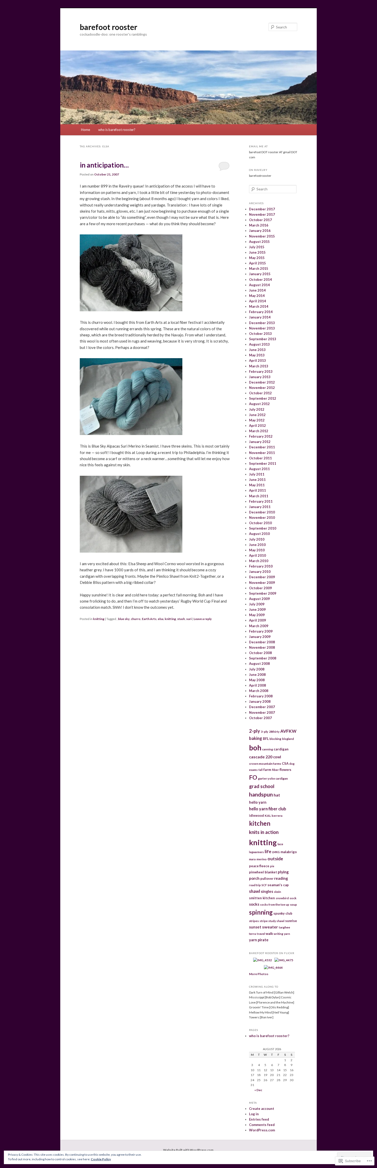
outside (275, 858)
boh (255, 747)
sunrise (291, 921)
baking (255, 738)
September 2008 (262, 658)
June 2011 (257, 480)
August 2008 (259, 663)
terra (252, 933)
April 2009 (257, 620)
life (268, 851)
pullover (266, 879)
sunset (255, 927)
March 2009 (258, 626)
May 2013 (257, 355)
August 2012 (259, 404)
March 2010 (258, 561)
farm (267, 769)
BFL (266, 739)
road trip (255, 885)
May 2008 (257, 680)
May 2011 (257, 485)
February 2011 (261, 501)
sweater (270, 926)
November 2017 (262, 214)
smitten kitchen (262, 898)
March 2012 (258, 431)
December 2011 (262, 447)
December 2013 (262, 323)
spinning (261, 912)
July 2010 (256, 539)
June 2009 (257, 609)
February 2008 (261, 696)
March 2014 (258, 306)
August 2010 (259, 534)
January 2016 (260, 231)
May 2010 (257, 550)
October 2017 (260, 220)
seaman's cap (278, 885)
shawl (254, 891)
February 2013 (261, 371)
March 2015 (258, 268)
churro (136, 619)
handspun (261, 794)
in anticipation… (104, 165)
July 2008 (256, 669)
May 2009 (257, 615)
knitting (98, 619)
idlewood (256, 816)
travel (261, 934)
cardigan (281, 749)
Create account (261, 1109)
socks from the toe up (274, 904)
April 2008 (257, 685)
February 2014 (261, 312)
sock (293, 898)
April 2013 (257, 360)
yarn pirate (259, 940)
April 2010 (257, 555)
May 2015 (257, 258)
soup (293, 904)
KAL (268, 816)
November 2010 (262, 517)
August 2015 (259, 242)
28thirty (274, 731)
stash (181, 619)
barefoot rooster (108, 27)
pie (272, 866)
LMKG (276, 852)
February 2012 (261, 436)
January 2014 (260, 317)
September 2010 (262, 528)
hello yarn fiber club (267, 808)
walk (269, 934)
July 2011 (256, 474)
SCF (264, 885)
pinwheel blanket (263, 872)
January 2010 (260, 572)
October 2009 (260, 588)
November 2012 (262, 388)
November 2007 (262, 712)
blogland (288, 738)
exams (253, 769)
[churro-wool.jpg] (131, 309)
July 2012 (256, 409)
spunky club (282, 913)
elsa (160, 619)
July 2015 (256, 247)
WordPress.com (262, 1130)
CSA (285, 763)
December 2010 (262, 512)
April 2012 (257, 425)
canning (267, 749)
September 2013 (262, 339)
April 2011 (257, 490)
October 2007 (260, 718)
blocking (275, 738)
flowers (285, 770)
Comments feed (262, 1125)
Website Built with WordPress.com (188, 1150)
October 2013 (260, 334)
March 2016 (258, 225)
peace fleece (259, 866)
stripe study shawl (272, 921)
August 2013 (259, 344)
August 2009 (259, 599)
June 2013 (257, 350)
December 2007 (262, 707)
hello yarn (257, 802)
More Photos (258, 974)
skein (277, 891)
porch (254, 878)
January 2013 (260, 377)
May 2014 (257, 296)
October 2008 (260, 653)
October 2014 (260, 279)
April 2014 (257, 301)
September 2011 (262, 463)
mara (252, 859)
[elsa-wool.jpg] (131, 551)
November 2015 (262, 236)
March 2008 (258, 691)
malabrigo (289, 852)
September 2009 (262, 593)
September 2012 (262, 398)
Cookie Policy (101, 1159)
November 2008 (262, 647)
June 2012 (257, 415)
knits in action (264, 832)
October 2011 (260, 458)
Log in (254, 1114)
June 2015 (257, 252)
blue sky (124, 619)
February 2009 (261, 631)
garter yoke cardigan (273, 778)
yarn (287, 933)
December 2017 (262, 209)
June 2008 (257, 675)
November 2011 (262, 453)
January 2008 (260, 701)
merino (261, 859)
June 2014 (257, 290)
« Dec (258, 1090)
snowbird (282, 898)
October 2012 (260, 393)
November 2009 (262, 583)
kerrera (277, 816)
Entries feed (259, 1119)
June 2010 (257, 545)
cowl (277, 757)
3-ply (264, 731)
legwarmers (256, 852)
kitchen (259, 823)
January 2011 (260, 507)
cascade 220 (260, 756)
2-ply (254, 731)
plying (283, 872)
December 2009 (262, 577)
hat (277, 794)
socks (254, 904)
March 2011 (258, 496)
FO (253, 777)
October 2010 (260, 523)
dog (291, 763)
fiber (275, 770)
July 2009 (256, 604)
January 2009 (260, 637)
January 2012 (260, 442)
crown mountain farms (265, 764)
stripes (254, 921)
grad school (261, 786)
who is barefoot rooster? (116, 130)
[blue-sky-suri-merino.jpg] (131, 433)
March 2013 (258, 366)
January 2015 (260, 274)
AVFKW (288, 731)
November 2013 (262, 328)
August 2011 (259, 469)
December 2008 (262, 642)
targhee (284, 927)
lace (280, 844)
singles (267, 891)
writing (278, 933)
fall (261, 769)
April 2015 (257, 263)
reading (281, 878)
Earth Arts (149, 619)
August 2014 (259, 285)
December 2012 (262, 382)
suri (189, 619)
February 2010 (261, 566)
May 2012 (257, 420)
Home (85, 130)
